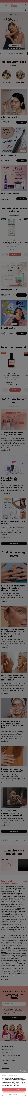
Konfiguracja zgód (14, 1094)
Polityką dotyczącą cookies (15, 1079)
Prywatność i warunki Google (13, 1085)
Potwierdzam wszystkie (14, 1090)
